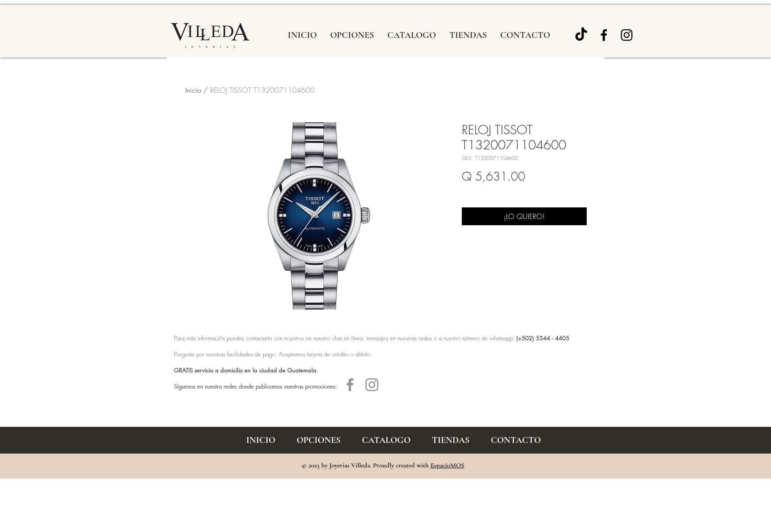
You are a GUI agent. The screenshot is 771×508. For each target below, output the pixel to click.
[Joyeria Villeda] (626, 35)
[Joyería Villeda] (604, 35)
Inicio (193, 90)
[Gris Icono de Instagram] (372, 384)
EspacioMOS (447, 465)
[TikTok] (581, 35)
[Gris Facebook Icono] (350, 384)
